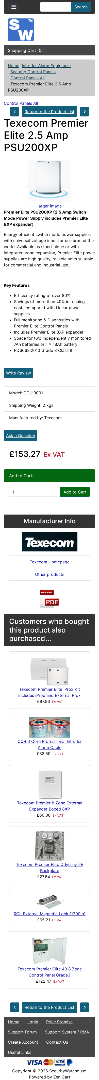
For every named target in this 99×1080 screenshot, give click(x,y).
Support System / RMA (67, 1031)
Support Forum (22, 1031)
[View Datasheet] (49, 599)
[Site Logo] (49, 29)
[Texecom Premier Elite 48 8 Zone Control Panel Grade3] (49, 950)
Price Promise (59, 1021)
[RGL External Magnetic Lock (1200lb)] (49, 901)
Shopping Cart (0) (25, 50)
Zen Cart (61, 1076)
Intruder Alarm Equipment (46, 65)
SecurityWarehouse (67, 1070)
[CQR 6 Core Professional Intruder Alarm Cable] (49, 727)
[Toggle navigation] (13, 7)
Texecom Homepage (50, 561)
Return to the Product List (49, 111)
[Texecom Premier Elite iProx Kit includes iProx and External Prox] (49, 670)
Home (13, 65)
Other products (49, 574)
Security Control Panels (33, 71)
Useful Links (19, 1052)
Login (32, 1021)
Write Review (18, 373)
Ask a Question (20, 435)
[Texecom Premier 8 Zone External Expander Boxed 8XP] (49, 784)
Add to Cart (75, 491)
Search (81, 6)
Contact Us (57, 1042)
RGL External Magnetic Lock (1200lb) (50, 913)
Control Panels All (27, 77)
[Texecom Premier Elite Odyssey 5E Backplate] (49, 845)
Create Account (23, 1042)
